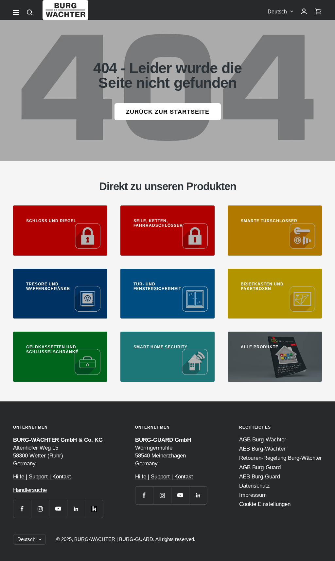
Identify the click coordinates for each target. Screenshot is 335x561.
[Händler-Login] (304, 12)
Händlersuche (30, 490)
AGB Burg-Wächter (262, 439)
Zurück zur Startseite (167, 111)
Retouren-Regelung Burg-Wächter (280, 458)
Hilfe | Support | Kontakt (42, 477)
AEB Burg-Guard (259, 477)
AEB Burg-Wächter (262, 449)
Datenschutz (254, 486)
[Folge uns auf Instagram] (40, 509)
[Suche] (30, 12)
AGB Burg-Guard (260, 467)
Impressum (253, 495)
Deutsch (277, 11)
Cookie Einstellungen (265, 504)
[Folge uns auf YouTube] (58, 509)
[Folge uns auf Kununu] (94, 509)
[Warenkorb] (318, 12)
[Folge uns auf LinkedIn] (76, 509)
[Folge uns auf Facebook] (22, 509)
